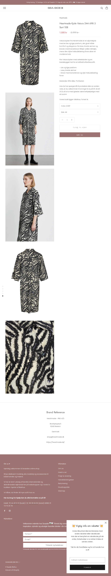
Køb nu (80, 135)
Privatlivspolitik (63, 487)
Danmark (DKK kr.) (11, 562)
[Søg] (102, 8)
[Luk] (106, 523)
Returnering (62, 483)
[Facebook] (4, 510)
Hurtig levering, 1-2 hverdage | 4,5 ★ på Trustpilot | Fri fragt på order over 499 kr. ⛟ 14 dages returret (55, 2)
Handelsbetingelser (66, 480)
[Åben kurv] (107, 8)
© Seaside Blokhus (10, 567)
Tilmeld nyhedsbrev (54, 545)
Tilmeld (87, 567)
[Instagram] (10, 510)
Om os (61, 468)
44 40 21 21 (15, 503)
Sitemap (61, 491)
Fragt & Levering (64, 476)
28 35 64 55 (33, 503)
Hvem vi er (62, 472)
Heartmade (63, 18)
